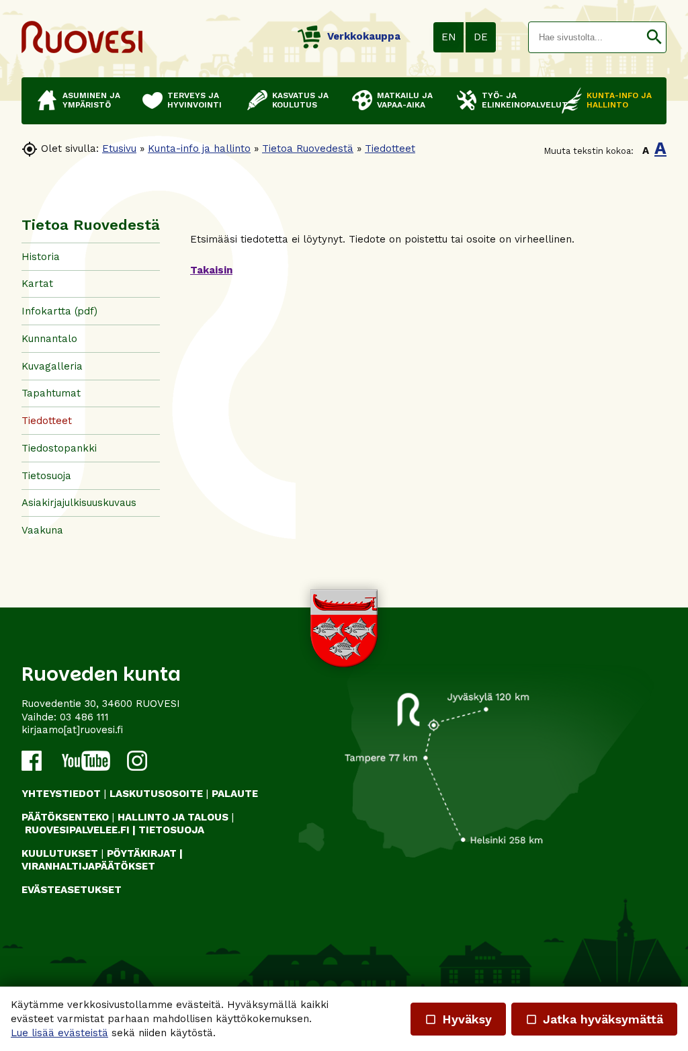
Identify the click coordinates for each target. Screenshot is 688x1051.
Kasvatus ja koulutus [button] (300, 100)
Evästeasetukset (72, 890)
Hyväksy (458, 1019)
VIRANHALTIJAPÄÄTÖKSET (88, 866)
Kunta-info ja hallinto (199, 148)
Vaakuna (42, 530)
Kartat (37, 284)
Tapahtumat (51, 393)
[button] (654, 37)
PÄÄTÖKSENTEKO (65, 817)
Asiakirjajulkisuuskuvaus (79, 503)
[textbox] (585, 37)
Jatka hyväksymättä (594, 1019)
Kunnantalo (49, 339)
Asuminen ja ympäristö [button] (91, 100)
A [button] (645, 150)
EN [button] (448, 37)
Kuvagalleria (52, 366)
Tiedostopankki (59, 448)
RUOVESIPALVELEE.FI (77, 830)
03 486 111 (84, 717)
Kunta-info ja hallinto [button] (619, 100)
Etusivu (119, 148)
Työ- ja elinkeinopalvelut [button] (515, 100)
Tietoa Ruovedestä (307, 148)
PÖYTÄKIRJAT (142, 853)
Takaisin (211, 270)
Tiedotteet (390, 148)
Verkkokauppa (363, 36)
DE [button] (481, 37)
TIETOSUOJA (171, 830)
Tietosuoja (46, 476)
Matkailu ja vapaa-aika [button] (405, 100)
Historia (41, 257)
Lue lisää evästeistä (59, 1033)
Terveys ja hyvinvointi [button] (194, 100)
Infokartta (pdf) (59, 311)
